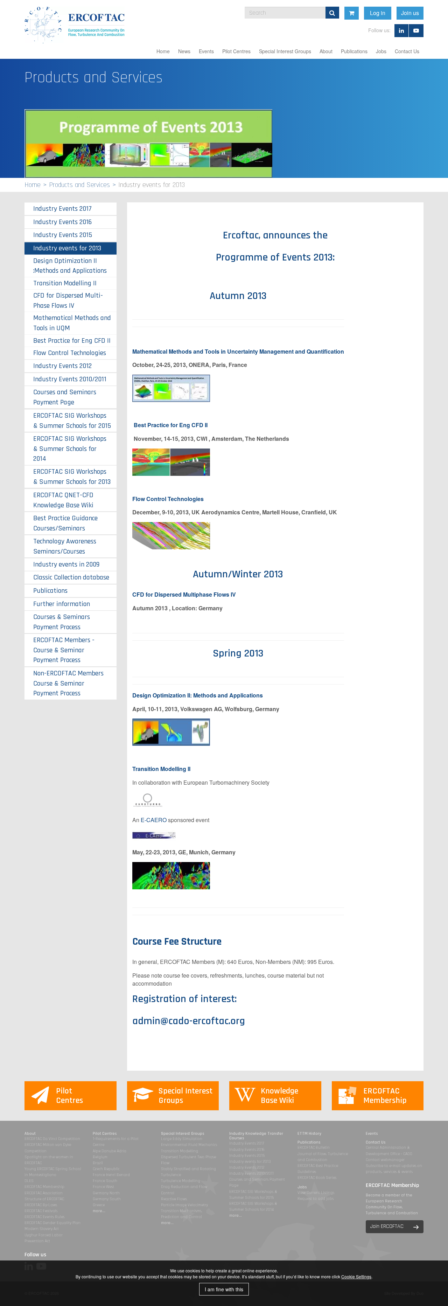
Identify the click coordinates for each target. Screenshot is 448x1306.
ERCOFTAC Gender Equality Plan (52, 1222)
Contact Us (407, 51)
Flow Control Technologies (69, 352)
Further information (61, 604)
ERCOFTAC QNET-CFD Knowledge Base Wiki (63, 500)
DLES (29, 1180)
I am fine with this (224, 1289)
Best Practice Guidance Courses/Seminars (65, 523)
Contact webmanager (385, 1159)
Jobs (381, 51)
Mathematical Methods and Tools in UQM (72, 323)
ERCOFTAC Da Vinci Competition (52, 1138)
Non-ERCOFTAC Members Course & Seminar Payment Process (68, 683)
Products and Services (79, 184)
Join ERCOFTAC (387, 1226)
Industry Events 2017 (62, 208)
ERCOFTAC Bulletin (314, 1147)
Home (163, 51)
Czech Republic (106, 1169)
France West (103, 1186)
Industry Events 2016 (62, 222)
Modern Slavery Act (41, 1228)
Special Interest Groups (285, 51)
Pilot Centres (236, 51)
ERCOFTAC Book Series (317, 1177)
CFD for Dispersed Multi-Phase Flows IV (68, 300)
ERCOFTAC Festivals (40, 1211)
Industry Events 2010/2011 (69, 379)
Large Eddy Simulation (181, 1138)
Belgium (100, 1157)
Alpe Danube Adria (109, 1151)
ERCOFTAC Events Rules (44, 1217)
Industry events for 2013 (67, 248)
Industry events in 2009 (66, 564)
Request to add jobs (316, 1198)
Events (206, 51)
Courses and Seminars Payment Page (64, 397)
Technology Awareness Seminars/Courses (64, 546)
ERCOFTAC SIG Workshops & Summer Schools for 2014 (69, 448)
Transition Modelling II (162, 769)
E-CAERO (154, 820)
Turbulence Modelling (180, 1180)
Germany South (107, 1199)
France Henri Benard (111, 1175)
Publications (354, 51)
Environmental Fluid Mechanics (189, 1144)
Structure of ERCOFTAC (44, 1199)
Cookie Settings (356, 1276)
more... (99, 1211)
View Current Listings (316, 1192)
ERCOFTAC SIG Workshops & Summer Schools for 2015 (72, 420)
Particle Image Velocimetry (184, 1205)
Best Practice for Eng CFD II (171, 425)
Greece (99, 1205)
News (184, 51)
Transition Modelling (179, 1151)
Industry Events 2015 (62, 234)
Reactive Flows (174, 1199)
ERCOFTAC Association (43, 1193)
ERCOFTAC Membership (44, 1186)
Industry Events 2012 (62, 365)
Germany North (106, 1193)
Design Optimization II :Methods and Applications (70, 265)
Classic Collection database (71, 577)
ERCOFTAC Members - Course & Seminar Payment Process (63, 650)
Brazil (98, 1163)
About (326, 51)
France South (105, 1180)
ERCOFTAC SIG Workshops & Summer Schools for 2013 (72, 476)
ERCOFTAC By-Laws (40, 1205)
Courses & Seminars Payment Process (61, 622)
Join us (410, 13)
